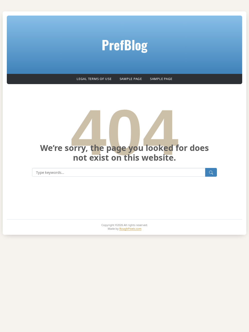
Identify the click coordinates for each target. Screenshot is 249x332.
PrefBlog (124, 44)
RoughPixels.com (130, 228)
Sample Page (131, 79)
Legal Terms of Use (94, 79)
